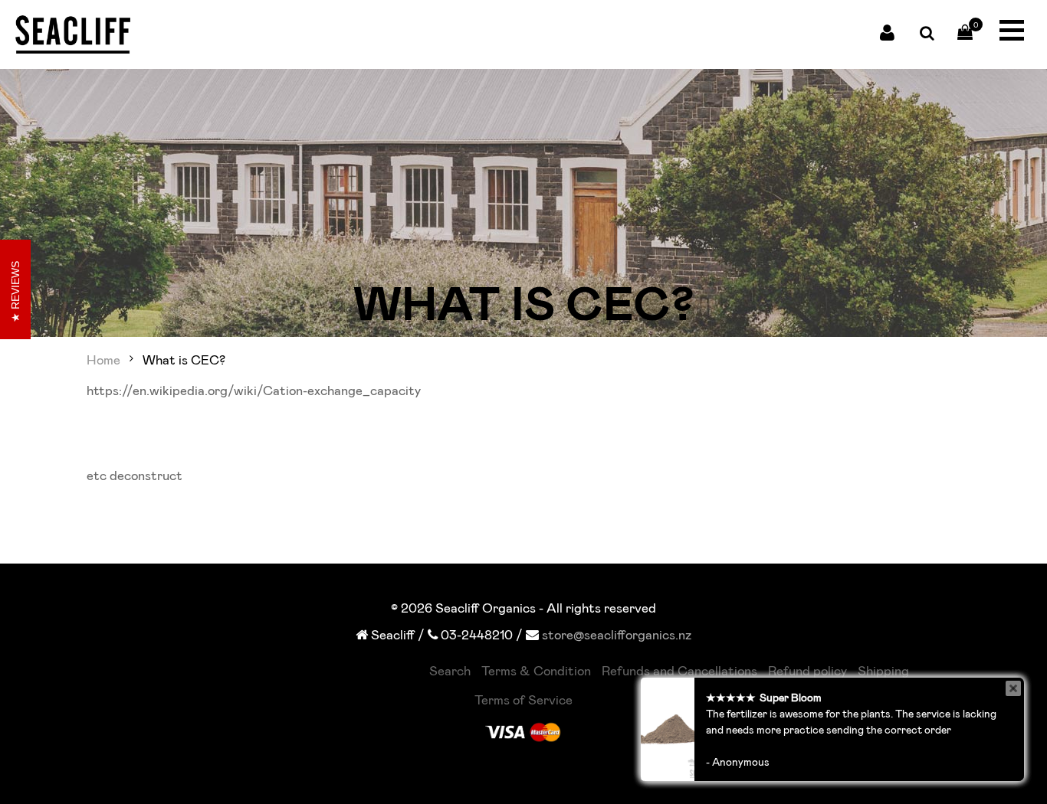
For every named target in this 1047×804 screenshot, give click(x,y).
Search (450, 670)
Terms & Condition (536, 670)
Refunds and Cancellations (679, 670)
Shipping (883, 670)
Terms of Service (523, 699)
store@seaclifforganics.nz (616, 634)
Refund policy (807, 670)
